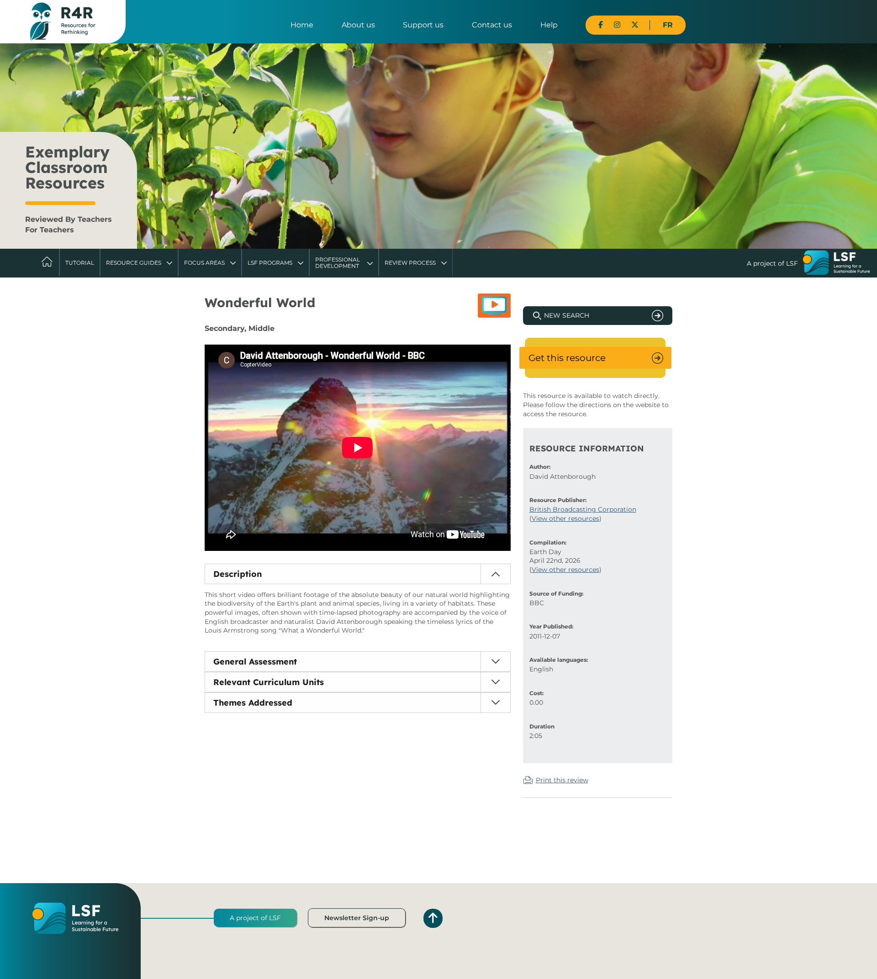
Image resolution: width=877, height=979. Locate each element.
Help (549, 25)
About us (358, 25)
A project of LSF (255, 918)
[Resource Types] (494, 305)
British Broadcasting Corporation (582, 509)
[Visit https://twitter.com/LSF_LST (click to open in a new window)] (635, 25)
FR (668, 25)
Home (302, 25)
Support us (423, 25)
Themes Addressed (252, 702)
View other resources (565, 518)
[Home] (63, 21)
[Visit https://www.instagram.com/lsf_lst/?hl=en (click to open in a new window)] (617, 25)
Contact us (492, 25)
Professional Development (337, 262)
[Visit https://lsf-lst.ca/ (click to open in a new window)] (836, 263)
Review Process (410, 262)
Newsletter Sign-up (356, 918)
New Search (566, 315)
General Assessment (255, 661)
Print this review (562, 780)
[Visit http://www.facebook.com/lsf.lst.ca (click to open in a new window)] (601, 25)
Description (237, 574)
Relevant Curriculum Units (268, 682)
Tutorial (79, 262)
